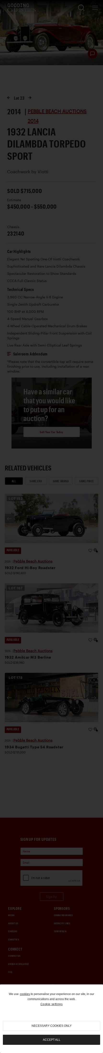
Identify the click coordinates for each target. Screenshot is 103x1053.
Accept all (51, 1039)
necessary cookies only (52, 1025)
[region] (51, 1018)
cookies (25, 994)
